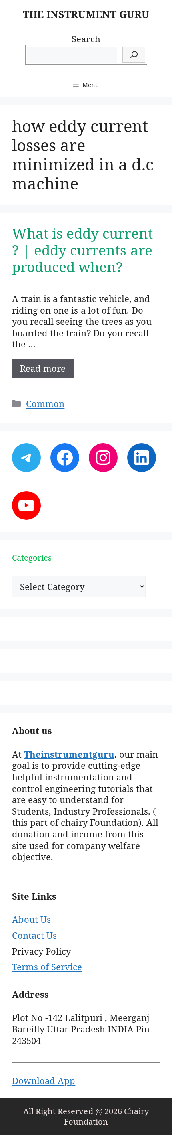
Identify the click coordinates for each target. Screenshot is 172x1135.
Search (86, 39)
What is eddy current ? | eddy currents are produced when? (82, 250)
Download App (43, 1080)
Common (45, 403)
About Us (31, 919)
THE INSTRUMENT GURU (86, 14)
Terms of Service (47, 967)
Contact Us (34, 935)
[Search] (133, 55)
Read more (43, 368)
